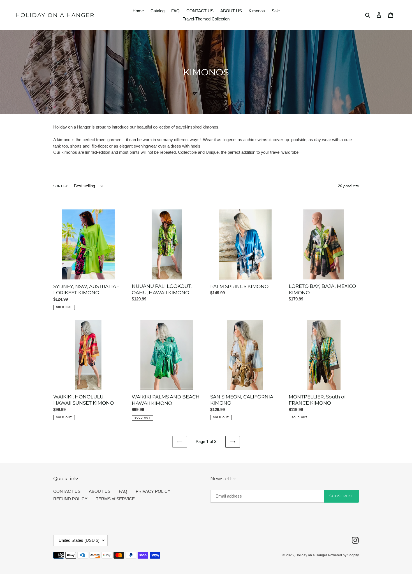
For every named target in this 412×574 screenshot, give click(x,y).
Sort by (60, 186)
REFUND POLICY (70, 498)
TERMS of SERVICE (115, 498)
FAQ (123, 491)
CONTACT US (66, 491)
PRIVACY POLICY (153, 491)
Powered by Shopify (343, 555)
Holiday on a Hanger (54, 15)
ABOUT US (99, 491)
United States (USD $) (79, 540)
